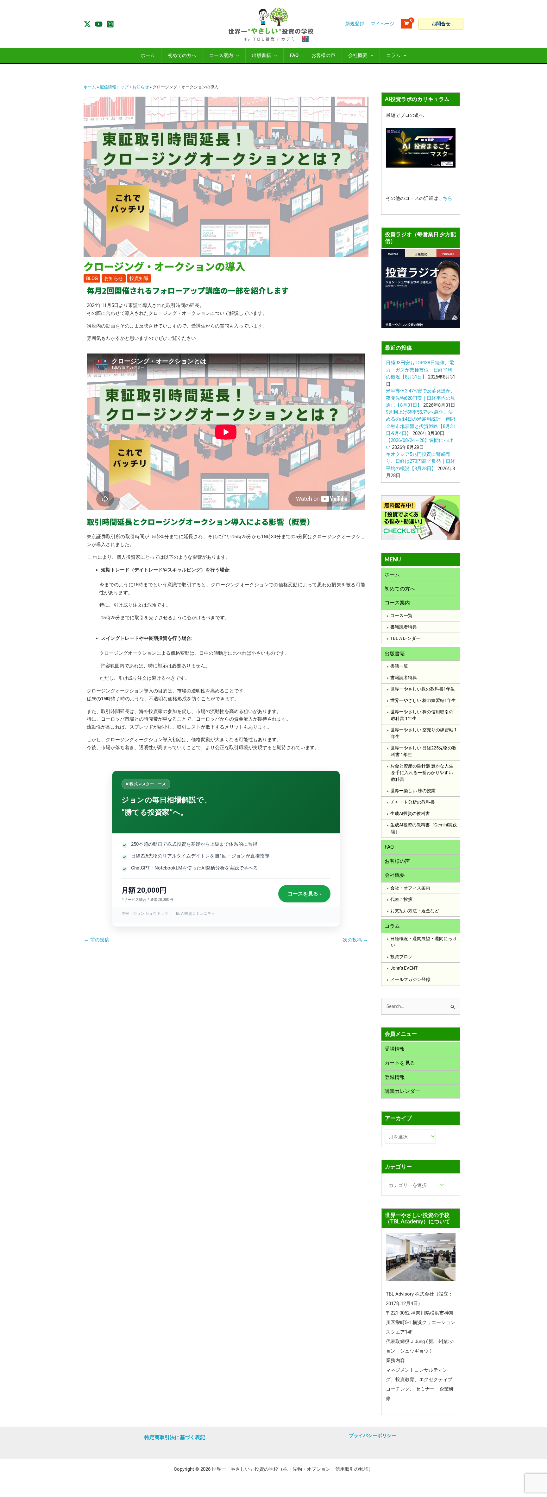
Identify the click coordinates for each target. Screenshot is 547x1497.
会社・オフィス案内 (410, 887)
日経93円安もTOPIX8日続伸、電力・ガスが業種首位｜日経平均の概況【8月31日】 (420, 370)
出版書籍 (395, 654)
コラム (392, 926)
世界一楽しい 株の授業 (413, 790)
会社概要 (395, 875)
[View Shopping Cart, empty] (406, 24)
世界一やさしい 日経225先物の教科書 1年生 (423, 751)
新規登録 (354, 24)
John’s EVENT (404, 968)
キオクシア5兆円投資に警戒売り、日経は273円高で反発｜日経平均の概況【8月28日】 (420, 461)
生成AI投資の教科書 (410, 813)
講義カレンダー (402, 1091)
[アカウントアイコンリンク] (382, 24)
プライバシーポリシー (372, 1435)
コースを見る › (304, 894)
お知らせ (140, 87)
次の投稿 (355, 940)
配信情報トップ (114, 87)
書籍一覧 (399, 666)
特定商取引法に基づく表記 (174, 1437)
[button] (440, 24)
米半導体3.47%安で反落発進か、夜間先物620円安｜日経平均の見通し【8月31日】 (420, 398)
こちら (445, 198)
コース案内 (397, 603)
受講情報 (395, 1049)
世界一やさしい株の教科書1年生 (422, 688)
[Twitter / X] (87, 24)
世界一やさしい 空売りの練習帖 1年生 (423, 733)
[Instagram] (110, 24)
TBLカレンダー (405, 638)
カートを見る (400, 1063)
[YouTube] (99, 24)
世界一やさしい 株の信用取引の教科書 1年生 (421, 715)
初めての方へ (400, 589)
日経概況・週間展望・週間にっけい (423, 942)
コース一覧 (401, 615)
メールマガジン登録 (410, 979)
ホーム (90, 87)
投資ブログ (401, 956)
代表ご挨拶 (401, 899)
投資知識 (138, 278)
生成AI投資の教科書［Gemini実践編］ (423, 828)
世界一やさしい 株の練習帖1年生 (423, 700)
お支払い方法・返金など (414, 910)
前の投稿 (96, 940)
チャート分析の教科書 (412, 802)
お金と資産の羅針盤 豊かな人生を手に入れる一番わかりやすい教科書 (421, 772)
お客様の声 (397, 861)
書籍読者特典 (403, 626)
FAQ (389, 847)
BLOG (92, 278)
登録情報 (395, 1077)
